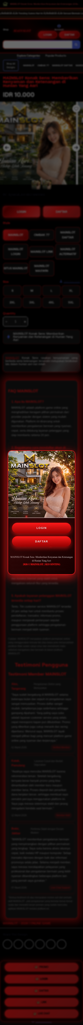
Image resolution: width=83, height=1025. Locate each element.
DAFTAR (41, 541)
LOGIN (41, 527)
